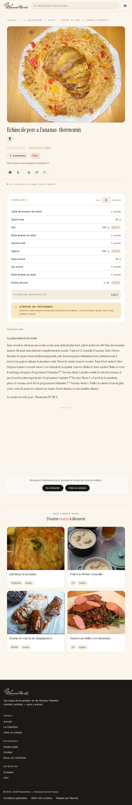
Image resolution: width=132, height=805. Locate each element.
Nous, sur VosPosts (14, 757)
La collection (32, 20)
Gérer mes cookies (41, 798)
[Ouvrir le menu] (125, 5)
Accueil (12, 20)
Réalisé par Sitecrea (67, 798)
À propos (8, 772)
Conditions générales (15, 798)
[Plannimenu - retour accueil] (16, 691)
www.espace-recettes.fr (34, 163)
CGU (5, 777)
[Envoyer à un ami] (37, 172)
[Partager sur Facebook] (10, 172)
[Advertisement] (66, 434)
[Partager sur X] (18, 172)
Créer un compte (12, 732)
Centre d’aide (10, 746)
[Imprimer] (29, 172)
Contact (7, 752)
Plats (51, 20)
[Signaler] (44, 172)
